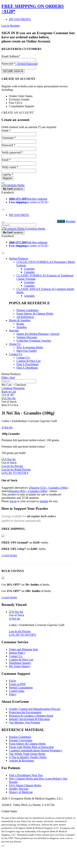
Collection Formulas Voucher (33, 340)
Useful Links (16, 690)
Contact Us (15, 354)
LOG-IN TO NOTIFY (15, 472)
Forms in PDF (17, 684)
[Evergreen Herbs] (12, 185)
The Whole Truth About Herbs (27, 753)
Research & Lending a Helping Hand (31, 715)
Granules (29, 268)
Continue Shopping (12, 388)
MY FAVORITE (19, 215)
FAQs (12, 680)
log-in (13, 501)
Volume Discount (26, 337)
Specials (14, 330)
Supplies (21, 327)
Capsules (29, 272)
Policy (12, 694)
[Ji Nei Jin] (8, 398)
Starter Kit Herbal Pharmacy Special (37, 333)
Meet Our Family (26, 350)
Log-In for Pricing (12, 466)
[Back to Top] (2, 845)
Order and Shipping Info (23, 649)
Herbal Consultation (21, 687)
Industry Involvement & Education (29, 719)
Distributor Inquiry (20, 663)
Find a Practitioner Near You (26, 775)
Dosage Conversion (20, 740)
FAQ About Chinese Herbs (25, 785)
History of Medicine (21, 792)
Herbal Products (18, 258)
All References (25, 317)
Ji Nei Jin (7, 427)
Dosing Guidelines (27, 310)
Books (20, 323)
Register (15, 25)
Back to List (8, 391)
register (44, 501)
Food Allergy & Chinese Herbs (34, 313)
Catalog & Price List (28, 360)
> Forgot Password (26, 63)
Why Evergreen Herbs (29, 347)
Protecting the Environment (25, 712)
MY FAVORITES (20, 19)
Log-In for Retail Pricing (16, 469)
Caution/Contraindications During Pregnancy (35, 750)
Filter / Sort (8, 377)
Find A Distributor (27, 367)
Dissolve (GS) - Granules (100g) (48, 487)
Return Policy (17, 652)
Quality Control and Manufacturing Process (34, 709)
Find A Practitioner (27, 364)
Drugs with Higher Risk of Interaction (31, 747)
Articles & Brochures (21, 760)
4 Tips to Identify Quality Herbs (28, 757)
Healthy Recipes (18, 788)
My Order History (19, 666)
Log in (5, 25)
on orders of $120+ (29, 202)
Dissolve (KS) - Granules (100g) (28, 491)
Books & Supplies (19, 320)
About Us (15, 344)
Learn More (9, 555)
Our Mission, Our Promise (24, 722)
